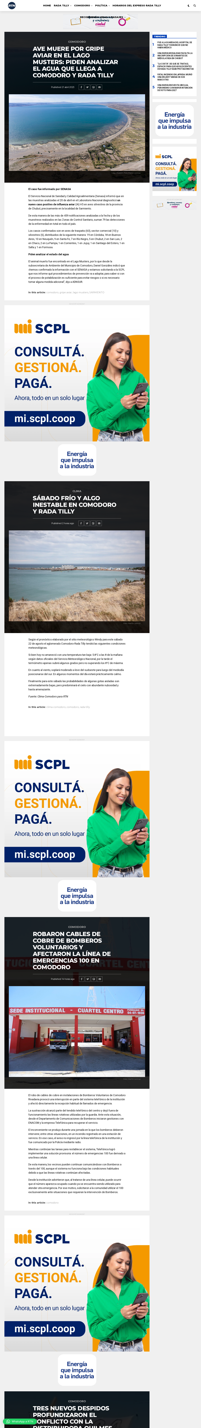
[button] (20, 1421)
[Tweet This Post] (87, 87)
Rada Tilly (61, 5)
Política (101, 5)
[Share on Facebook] (81, 87)
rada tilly (85, 707)
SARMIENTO (96, 292)
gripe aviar (66, 292)
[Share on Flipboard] (93, 87)
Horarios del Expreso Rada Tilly (137, 5)
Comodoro (82, 5)
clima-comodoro (56, 707)
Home (47, 5)
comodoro (52, 292)
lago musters (80, 292)
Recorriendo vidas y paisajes (101, 17)
